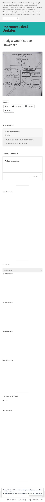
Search (17, 18)
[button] (22, 74)
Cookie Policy (38, 493)
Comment (35, 176)
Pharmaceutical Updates (15, 29)
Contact (5, 400)
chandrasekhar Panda (13, 131)
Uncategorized (9, 125)
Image (8, 135)
